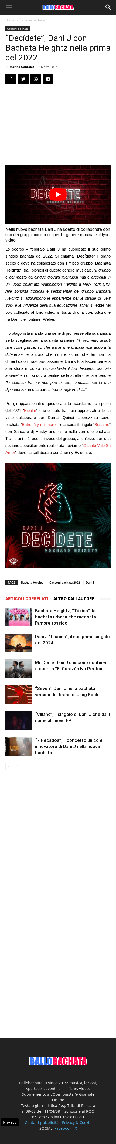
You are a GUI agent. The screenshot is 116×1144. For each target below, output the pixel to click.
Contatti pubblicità (42, 1122)
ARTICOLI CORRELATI (26, 598)
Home (10, 20)
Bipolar (30, 410)
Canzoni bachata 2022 (64, 582)
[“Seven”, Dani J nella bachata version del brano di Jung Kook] (18, 694)
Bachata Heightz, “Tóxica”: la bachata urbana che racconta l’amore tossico (65, 617)
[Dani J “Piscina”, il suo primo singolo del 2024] (18, 643)
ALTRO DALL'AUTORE (73, 598)
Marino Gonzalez (22, 67)
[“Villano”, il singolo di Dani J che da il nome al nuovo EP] (18, 720)
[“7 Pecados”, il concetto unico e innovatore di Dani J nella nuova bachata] (18, 746)
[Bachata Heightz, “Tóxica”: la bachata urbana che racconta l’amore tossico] (18, 617)
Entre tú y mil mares (40, 424)
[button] (108, 7)
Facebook (62, 1128)
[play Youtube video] (58, 194)
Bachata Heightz (32, 582)
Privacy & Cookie (76, 1122)
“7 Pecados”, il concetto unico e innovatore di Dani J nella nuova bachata (69, 746)
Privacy (9, 1122)
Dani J (90, 582)
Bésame (101, 424)
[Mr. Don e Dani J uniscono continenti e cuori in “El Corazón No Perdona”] (18, 668)
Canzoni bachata (32, 20)
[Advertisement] (58, 125)
